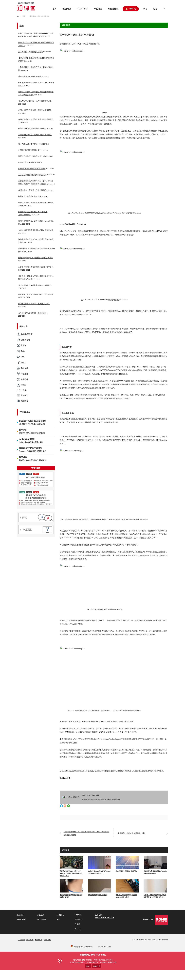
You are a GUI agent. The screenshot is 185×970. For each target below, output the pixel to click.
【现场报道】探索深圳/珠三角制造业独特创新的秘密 (155, 872)
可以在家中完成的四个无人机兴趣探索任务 (35, 101)
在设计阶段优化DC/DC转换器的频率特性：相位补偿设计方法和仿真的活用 (86, 833)
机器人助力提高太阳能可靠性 (29, 196)
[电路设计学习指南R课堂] (26, 6)
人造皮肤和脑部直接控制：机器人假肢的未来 (35, 230)
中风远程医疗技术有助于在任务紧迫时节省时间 (71, 896)
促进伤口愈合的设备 (26, 162)
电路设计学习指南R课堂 (147, 939)
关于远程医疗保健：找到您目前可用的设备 (35, 135)
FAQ (145, 9)
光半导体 (24, 379)
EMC (23, 357)
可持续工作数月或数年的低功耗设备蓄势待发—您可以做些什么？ (155, 896)
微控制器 (24, 401)
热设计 (23, 362)
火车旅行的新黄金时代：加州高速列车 (33, 313)
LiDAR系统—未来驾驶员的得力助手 (31, 169)
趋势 (22, 25)
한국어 (77, 929)
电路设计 (24, 395)
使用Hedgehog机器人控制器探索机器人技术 (35, 258)
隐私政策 (29, 940)
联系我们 (21, 940)
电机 (23, 351)
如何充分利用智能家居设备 (28, 150)
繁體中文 (78, 919)
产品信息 (98, 9)
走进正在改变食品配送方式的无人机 (32, 175)
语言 (155, 9)
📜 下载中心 (130, 9)
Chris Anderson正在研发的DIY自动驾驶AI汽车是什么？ (99, 872)
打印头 (23, 390)
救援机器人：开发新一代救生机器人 (32, 190)
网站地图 (47, 940)
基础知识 (67, 9)
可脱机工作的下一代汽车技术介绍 (31, 156)
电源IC (24, 345)
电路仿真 (24, 368)
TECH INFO (82, 9)
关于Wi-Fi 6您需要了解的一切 (29, 144)
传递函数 (24, 374)
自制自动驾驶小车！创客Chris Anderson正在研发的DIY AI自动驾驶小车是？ (71, 873)
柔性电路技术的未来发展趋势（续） (132, 833)
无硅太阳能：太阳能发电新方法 (126, 871)
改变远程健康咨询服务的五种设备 (31, 129)
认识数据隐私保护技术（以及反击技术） (34, 304)
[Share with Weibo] (65, 806)
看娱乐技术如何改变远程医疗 (97, 895)
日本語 (77, 924)
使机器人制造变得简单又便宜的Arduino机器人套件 (126, 896)
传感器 (23, 385)
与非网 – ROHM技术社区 (104, 918)
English (78, 915)
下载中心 (60, 915)
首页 (54, 9)
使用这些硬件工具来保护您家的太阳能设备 (35, 110)
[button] (165, 8)
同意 (88, 966)
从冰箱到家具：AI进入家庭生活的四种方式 (34, 285)
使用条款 (38, 940)
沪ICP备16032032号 (104, 946)
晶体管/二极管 (27, 334)
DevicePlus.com (78, 44)
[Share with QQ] (61, 806)
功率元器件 (25, 340)
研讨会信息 (113, 9)
